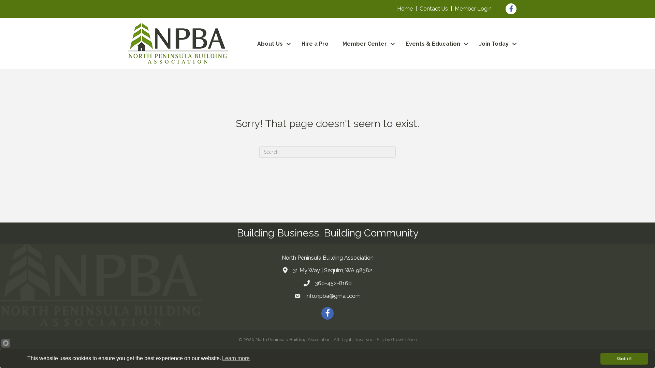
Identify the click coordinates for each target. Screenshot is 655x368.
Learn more (236, 358)
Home (405, 8)
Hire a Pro (315, 44)
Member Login (473, 8)
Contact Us (434, 8)
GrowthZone (404, 339)
